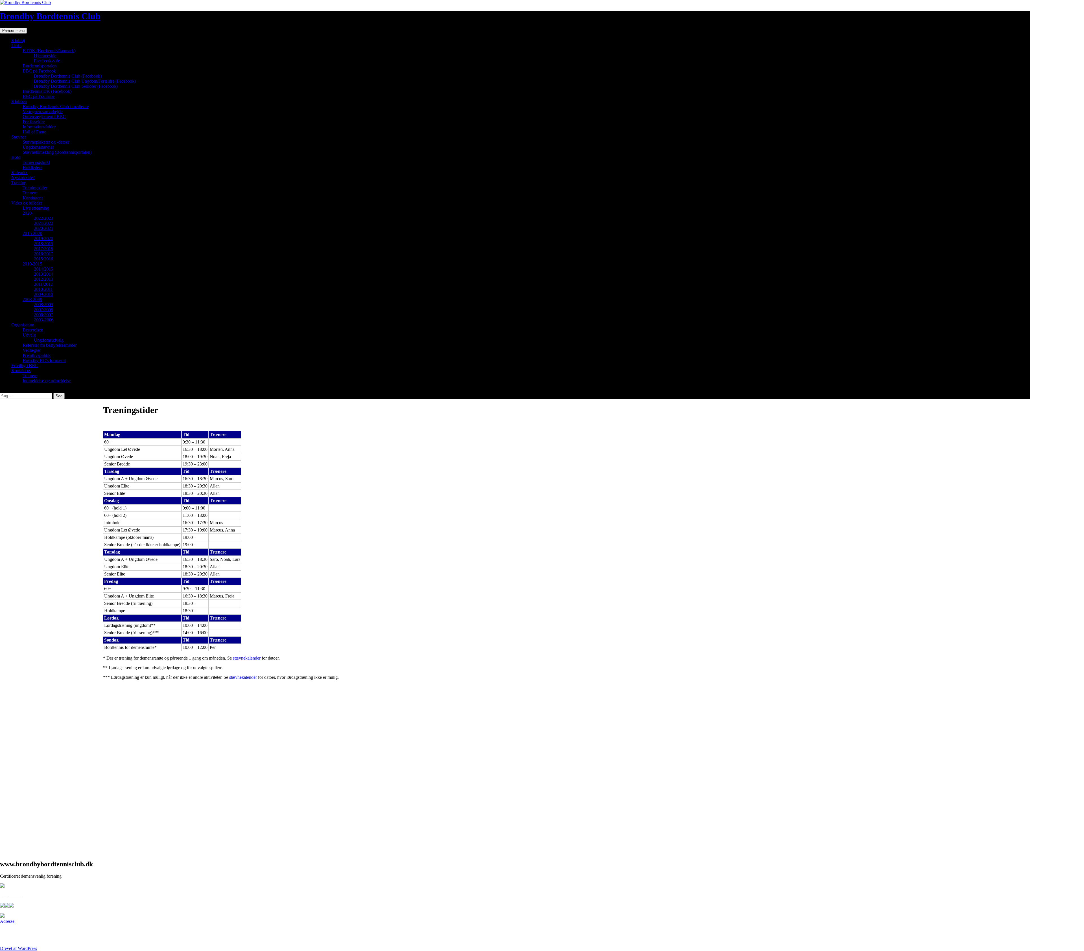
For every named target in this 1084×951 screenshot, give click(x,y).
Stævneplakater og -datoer (46, 142)
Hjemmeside (45, 55)
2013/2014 (43, 274)
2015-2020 (32, 233)
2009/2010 (43, 294)
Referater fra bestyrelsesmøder (50, 345)
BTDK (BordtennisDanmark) (49, 50)
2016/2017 (43, 253)
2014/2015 (43, 269)
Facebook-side (47, 60)
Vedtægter (32, 350)
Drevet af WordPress (18, 948)
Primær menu (13, 30)
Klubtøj (18, 40)
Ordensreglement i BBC (44, 116)
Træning (18, 182)
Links (16, 45)
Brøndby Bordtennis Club (50, 16)
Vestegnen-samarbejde (42, 111)
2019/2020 (43, 238)
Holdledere (32, 167)
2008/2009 (43, 304)
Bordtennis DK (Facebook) (47, 91)
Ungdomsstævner (38, 147)
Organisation (22, 324)
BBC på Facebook (39, 71)
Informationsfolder (39, 126)
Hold (15, 157)
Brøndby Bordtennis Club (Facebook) (68, 76)
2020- (28, 213)
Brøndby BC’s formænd (44, 360)
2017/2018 (43, 248)
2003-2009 (32, 299)
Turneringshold (36, 162)
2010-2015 (32, 264)
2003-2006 (43, 319)
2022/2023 (43, 218)
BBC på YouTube (38, 96)
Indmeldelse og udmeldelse (47, 380)
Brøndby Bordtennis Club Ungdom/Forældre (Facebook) (85, 81)
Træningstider (35, 187)
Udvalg (29, 335)
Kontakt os (21, 370)
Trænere (30, 192)
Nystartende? (23, 177)
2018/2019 (43, 243)
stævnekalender (247, 658)
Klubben (19, 101)
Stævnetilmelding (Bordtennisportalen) (57, 152)
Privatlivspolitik (37, 355)
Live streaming (36, 208)
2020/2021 (43, 228)
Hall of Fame (34, 131)
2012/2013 (43, 279)
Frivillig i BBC (24, 365)
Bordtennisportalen (39, 65)
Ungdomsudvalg (49, 340)
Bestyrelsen (33, 330)
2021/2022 (43, 223)
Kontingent (33, 198)
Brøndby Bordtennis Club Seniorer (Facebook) (76, 86)
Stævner (18, 137)
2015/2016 (43, 258)
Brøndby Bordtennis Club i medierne (56, 106)
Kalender (19, 172)
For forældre (34, 121)
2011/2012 (43, 284)
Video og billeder (26, 203)
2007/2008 (43, 309)
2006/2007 (43, 314)
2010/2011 (43, 289)
